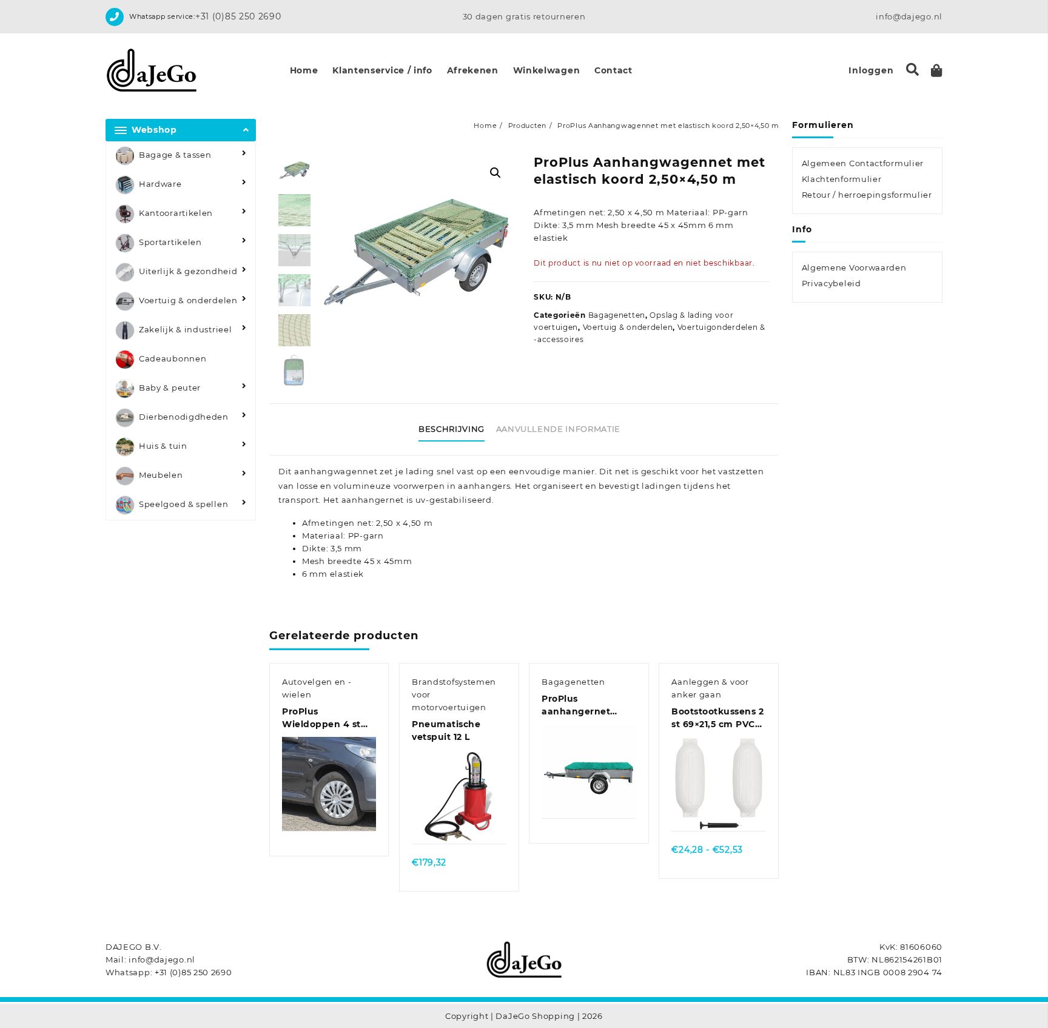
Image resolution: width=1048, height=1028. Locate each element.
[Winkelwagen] (936, 70)
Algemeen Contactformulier (863, 163)
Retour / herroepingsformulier (867, 195)
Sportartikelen (170, 242)
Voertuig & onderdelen (188, 300)
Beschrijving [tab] (451, 429)
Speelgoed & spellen (183, 504)
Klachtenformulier (842, 179)
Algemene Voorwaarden (854, 267)
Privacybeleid (831, 283)
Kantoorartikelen (176, 213)
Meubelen (161, 475)
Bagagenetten (616, 315)
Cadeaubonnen (172, 358)
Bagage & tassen (175, 155)
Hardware (160, 184)
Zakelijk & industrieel (185, 329)
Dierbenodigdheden (184, 417)
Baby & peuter (170, 387)
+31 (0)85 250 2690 (238, 16)
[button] (495, 173)
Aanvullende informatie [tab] (558, 429)
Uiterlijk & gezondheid (188, 271)
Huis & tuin (163, 446)
